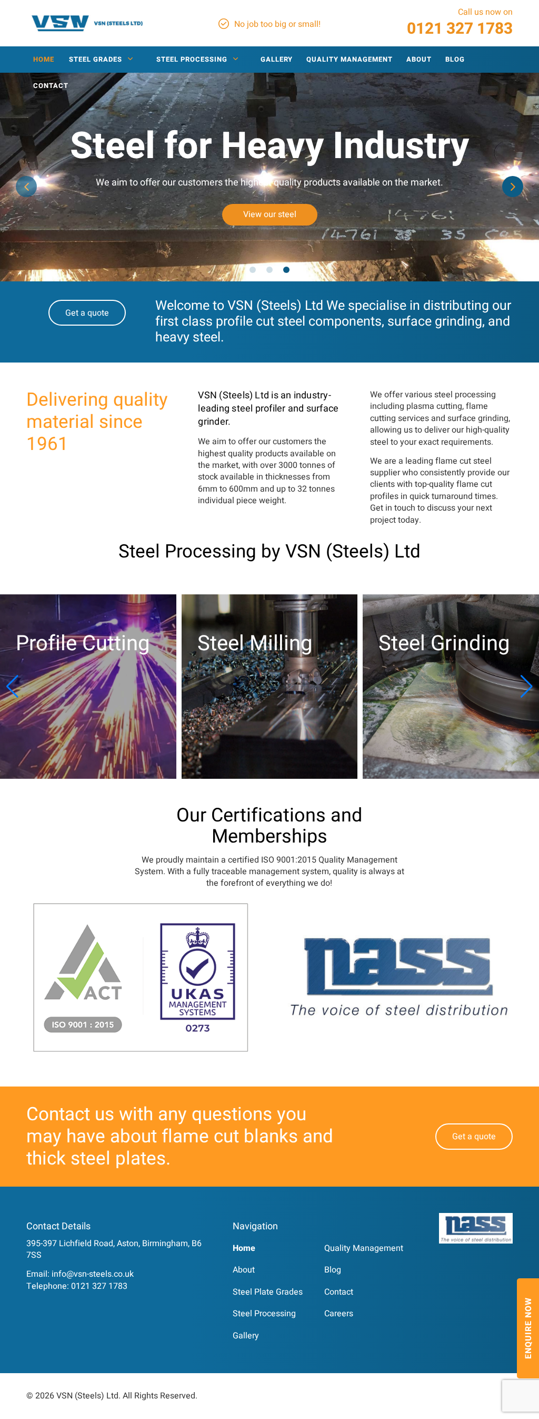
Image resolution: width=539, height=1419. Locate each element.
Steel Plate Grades (268, 1292)
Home (244, 1248)
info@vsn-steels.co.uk (93, 1274)
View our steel (269, 214)
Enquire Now (528, 1328)
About (244, 1270)
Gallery (246, 1335)
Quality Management (363, 1248)
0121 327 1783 (460, 29)
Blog (332, 1270)
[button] (26, 186)
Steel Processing (264, 1313)
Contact (338, 1292)
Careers (338, 1313)
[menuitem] (43, 59)
